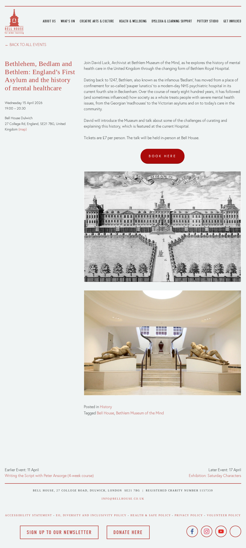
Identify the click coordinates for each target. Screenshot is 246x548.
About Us (49, 21)
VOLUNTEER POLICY (224, 515)
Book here (162, 156)
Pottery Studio (207, 21)
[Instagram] (206, 531)
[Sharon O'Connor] (235, 531)
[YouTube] (221, 531)
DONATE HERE (128, 532)
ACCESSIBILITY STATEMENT (28, 515)
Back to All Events (28, 44)
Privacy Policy (189, 515)
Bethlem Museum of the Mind (140, 413)
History (106, 406)
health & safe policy (150, 515)
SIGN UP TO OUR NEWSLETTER (59, 532)
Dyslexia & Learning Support (172, 21)
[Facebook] (192, 531)
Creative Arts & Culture (97, 21)
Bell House (105, 413)
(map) (22, 129)
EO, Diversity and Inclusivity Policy (91, 515)
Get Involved (232, 21)
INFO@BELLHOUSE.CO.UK (123, 498)
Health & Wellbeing (133, 21)
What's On (68, 21)
